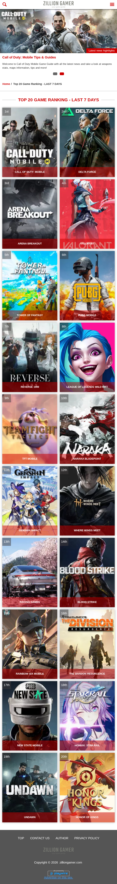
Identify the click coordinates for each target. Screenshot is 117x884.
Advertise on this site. (58, 877)
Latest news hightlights (102, 50)
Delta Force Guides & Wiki (22, 57)
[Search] (5, 4)
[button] (55, 73)
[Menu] (112, 4)
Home (6, 83)
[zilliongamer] (58, 4)
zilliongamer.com (71, 862)
